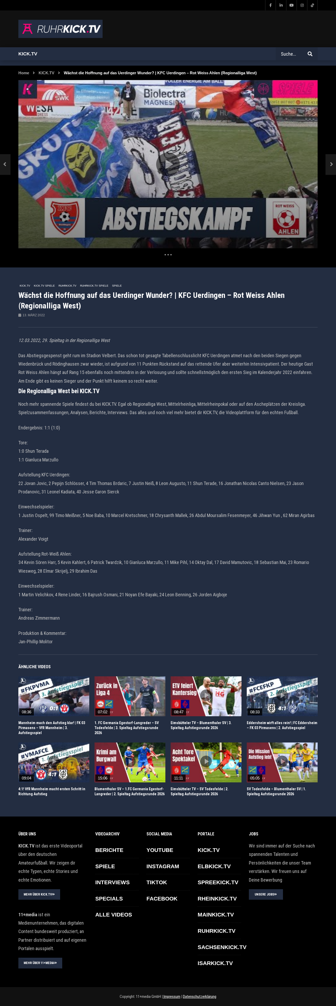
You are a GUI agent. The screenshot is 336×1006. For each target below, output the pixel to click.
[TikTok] (312, 5)
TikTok (156, 882)
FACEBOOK (161, 899)
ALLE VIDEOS (113, 915)
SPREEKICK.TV (218, 882)
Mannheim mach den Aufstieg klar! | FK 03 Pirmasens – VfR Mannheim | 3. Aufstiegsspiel (51, 728)
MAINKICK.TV (216, 915)
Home (23, 73)
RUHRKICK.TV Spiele (94, 285)
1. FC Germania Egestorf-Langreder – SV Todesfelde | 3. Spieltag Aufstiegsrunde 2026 (126, 728)
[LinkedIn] (281, 5)
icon (54, 695)
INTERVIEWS (112, 882)
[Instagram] (302, 5)
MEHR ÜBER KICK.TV (38, 894)
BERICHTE (109, 850)
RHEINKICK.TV (217, 899)
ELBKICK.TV (214, 866)
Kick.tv (27, 53)
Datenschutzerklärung (199, 996)
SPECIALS (109, 899)
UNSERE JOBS (264, 894)
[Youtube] (291, 5)
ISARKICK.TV (215, 963)
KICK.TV (46, 73)
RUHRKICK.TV (67, 285)
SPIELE (117, 285)
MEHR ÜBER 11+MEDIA (39, 963)
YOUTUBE (159, 850)
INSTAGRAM (162, 866)
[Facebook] (270, 5)
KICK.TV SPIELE (44, 285)
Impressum (171, 996)
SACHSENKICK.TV (222, 947)
